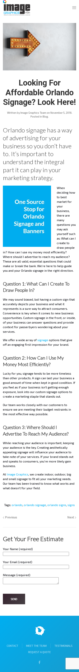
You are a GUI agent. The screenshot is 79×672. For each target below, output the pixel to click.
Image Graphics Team (33, 112)
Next (71, 517)
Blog (45, 116)
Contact (12, 645)
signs (71, 505)
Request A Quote (39, 652)
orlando (17, 505)
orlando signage (35, 505)
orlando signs (56, 505)
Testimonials (63, 645)
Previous (10, 517)
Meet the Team (36, 645)
